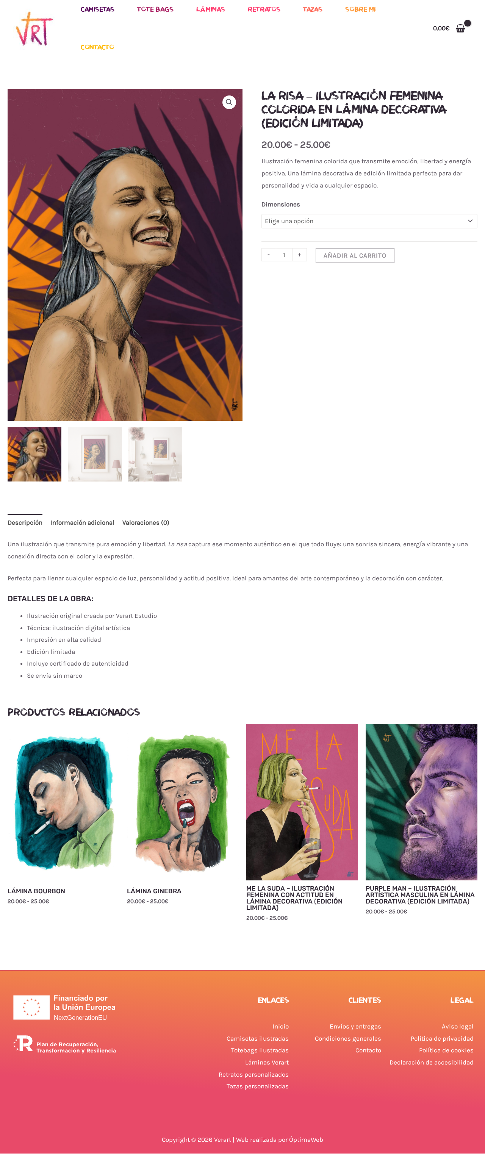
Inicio (280, 1026)
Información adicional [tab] (82, 522)
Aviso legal (458, 1026)
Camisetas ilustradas (258, 1038)
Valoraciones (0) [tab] (145, 522)
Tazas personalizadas (258, 1086)
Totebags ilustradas (260, 1050)
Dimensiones (280, 204)
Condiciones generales (348, 1038)
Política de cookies (446, 1050)
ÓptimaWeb (306, 1139)
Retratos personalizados (254, 1074)
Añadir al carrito (355, 255)
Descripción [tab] (25, 522)
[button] (229, 102)
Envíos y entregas (355, 1026)
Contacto (97, 47)
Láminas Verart (267, 1062)
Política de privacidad (442, 1038)
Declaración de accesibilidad (432, 1062)
